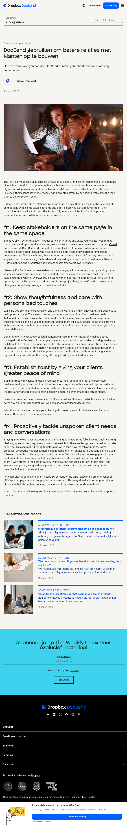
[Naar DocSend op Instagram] (73, 715)
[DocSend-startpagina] (63, 707)
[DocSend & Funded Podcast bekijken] (79, 715)
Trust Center (88, 797)
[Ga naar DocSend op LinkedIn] (54, 715)
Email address (63, 657)
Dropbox (35, 775)
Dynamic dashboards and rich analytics (62, 450)
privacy (74, 670)
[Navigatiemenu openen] (123, 5)
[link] (94, 5)
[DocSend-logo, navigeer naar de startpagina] (19, 5)
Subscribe (64, 679)
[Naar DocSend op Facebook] (66, 715)
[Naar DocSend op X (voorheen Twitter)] (60, 715)
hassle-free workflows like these (74, 262)
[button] (77, 817)
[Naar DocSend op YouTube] (48, 715)
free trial (8, 495)
